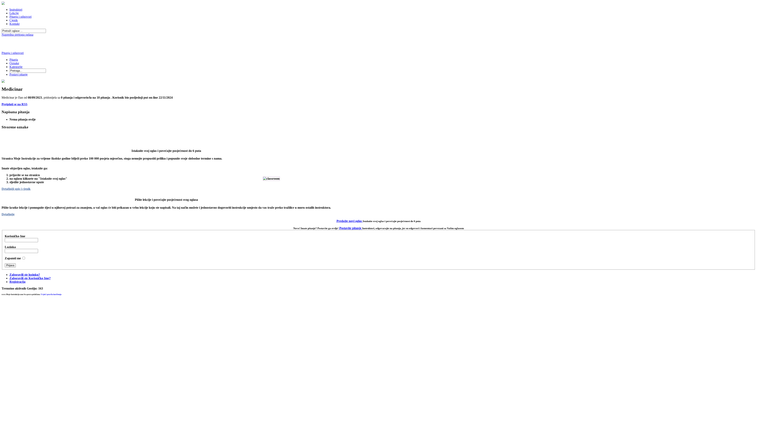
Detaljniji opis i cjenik (16, 189)
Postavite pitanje (350, 228)
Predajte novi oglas (350, 221)
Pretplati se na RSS (14, 104)
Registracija (17, 281)
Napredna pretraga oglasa (17, 34)
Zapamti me (13, 258)
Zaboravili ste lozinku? (24, 274)
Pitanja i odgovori (13, 53)
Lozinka (10, 247)
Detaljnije (8, 214)
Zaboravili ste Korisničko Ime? (30, 278)
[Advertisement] (378, 37)
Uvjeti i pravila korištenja (51, 294)
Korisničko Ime (15, 236)
